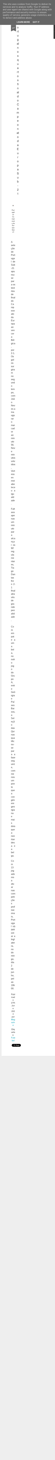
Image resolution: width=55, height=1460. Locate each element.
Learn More (23, 22)
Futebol (13, 1039)
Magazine (13, 1022)
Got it (36, 22)
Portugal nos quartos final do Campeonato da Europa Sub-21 (18, 108)
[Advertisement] (31, 66)
